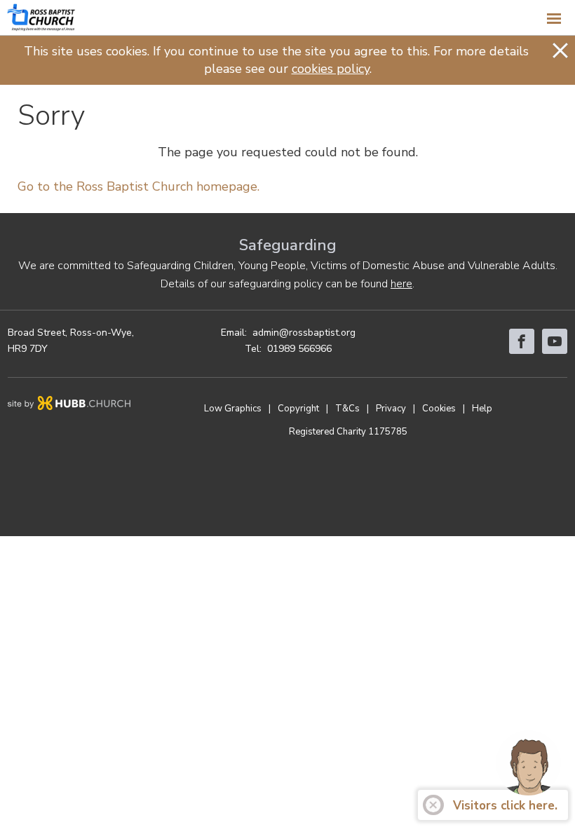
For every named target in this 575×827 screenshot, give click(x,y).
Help (482, 408)
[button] (287, 18)
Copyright (298, 408)
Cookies (439, 408)
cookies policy (331, 68)
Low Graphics (233, 408)
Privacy (391, 408)
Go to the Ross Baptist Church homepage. (138, 186)
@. (304, 332)
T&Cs (347, 408)
